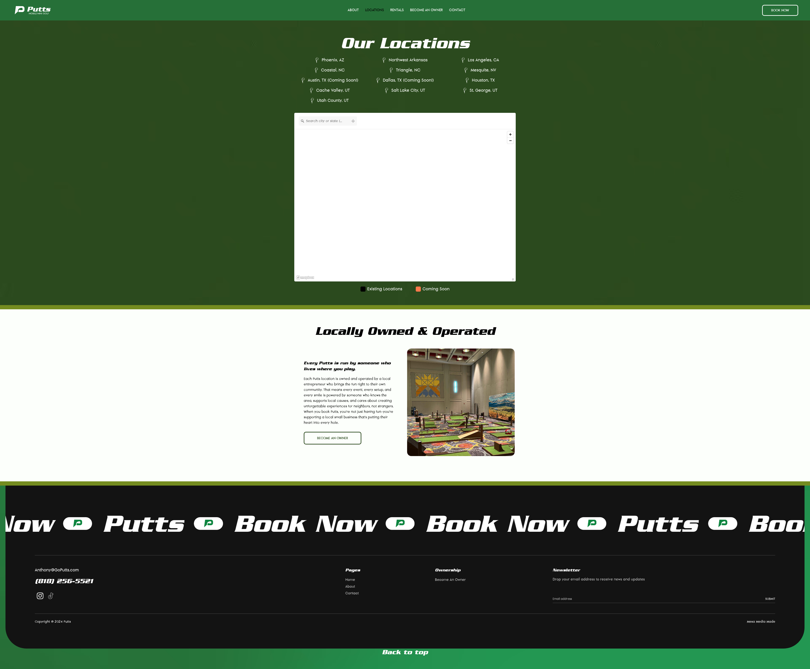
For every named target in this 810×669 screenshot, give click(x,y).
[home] (33, 10)
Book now (780, 10)
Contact (457, 10)
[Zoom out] (510, 140)
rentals (397, 10)
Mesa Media (756, 621)
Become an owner (332, 438)
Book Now (231, 523)
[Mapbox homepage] (305, 277)
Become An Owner (426, 10)
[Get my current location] (353, 121)
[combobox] (324, 121)
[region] (405, 205)
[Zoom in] (510, 134)
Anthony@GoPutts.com (57, 570)
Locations (374, 10)
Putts (70, 523)
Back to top (405, 652)
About (353, 10)
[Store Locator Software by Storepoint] (513, 279)
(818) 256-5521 (64, 581)
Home (350, 580)
